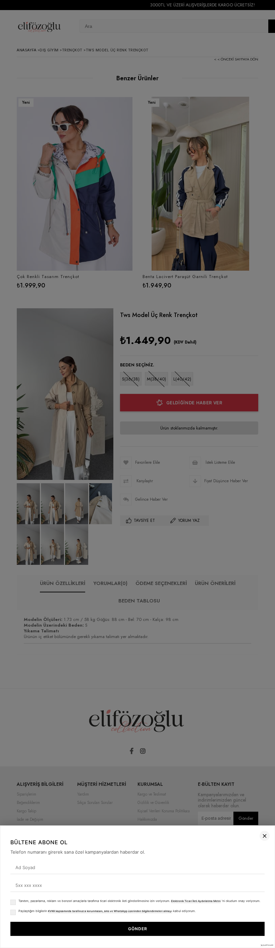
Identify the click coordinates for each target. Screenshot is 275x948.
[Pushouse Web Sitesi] (266, 945)
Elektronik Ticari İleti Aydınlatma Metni (196, 901)
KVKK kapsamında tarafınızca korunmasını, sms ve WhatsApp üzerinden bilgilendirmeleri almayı (110, 911)
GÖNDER (137, 928)
